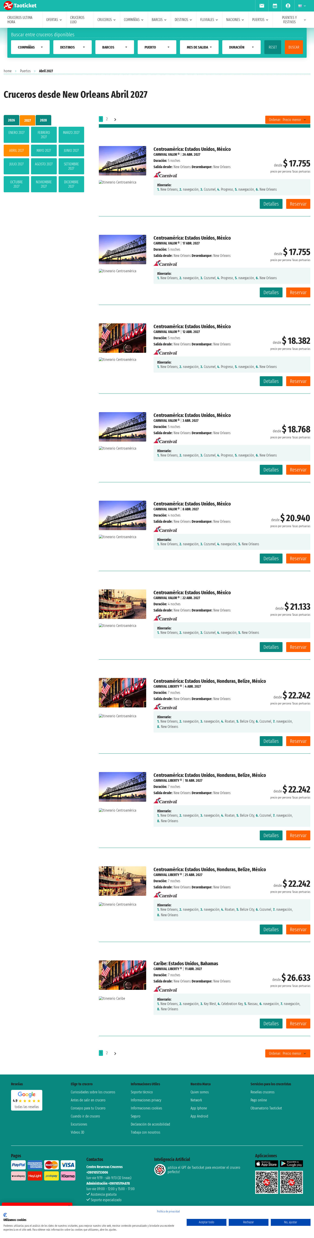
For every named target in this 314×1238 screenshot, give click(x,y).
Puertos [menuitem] (258, 19)
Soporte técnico (142, 1092)
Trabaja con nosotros (145, 1132)
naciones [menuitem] (233, 19)
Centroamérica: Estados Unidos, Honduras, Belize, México (210, 681)
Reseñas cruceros (262, 1092)
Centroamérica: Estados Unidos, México (192, 149)
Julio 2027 (16, 164)
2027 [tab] (27, 120)
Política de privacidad (168, 1211)
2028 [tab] (43, 120)
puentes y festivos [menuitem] (289, 19)
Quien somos (200, 1092)
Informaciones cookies (146, 1108)
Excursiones (79, 1124)
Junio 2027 (71, 150)
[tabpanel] (44, 160)
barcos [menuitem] (157, 19)
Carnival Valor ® (167, 154)
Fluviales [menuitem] (207, 19)
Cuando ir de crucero (85, 1116)
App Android (199, 1116)
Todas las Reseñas (27, 1107)
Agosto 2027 (44, 164)
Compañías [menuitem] (132, 19)
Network (196, 1100)
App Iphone (199, 1108)
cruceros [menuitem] (104, 19)
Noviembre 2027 (44, 184)
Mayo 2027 (44, 150)
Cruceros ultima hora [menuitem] (19, 19)
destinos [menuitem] (181, 19)
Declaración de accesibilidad (150, 1124)
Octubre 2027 (16, 184)
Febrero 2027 (44, 134)
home (7, 71)
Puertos (25, 71)
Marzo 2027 (71, 132)
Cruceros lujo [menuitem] (77, 19)
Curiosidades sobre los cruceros (93, 1092)
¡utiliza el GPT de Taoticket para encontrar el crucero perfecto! (204, 1169)
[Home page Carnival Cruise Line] (165, 173)
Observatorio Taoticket (266, 1108)
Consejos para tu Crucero (88, 1108)
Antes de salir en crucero (88, 1100)
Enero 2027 (17, 132)
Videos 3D (77, 1132)
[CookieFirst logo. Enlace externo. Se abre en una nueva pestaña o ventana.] (5, 1215)
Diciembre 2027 (71, 184)
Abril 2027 (16, 150)
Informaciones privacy (146, 1100)
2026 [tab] (11, 120)
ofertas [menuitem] (52, 19)
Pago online (259, 1100)
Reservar (298, 204)
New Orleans (182, 167)
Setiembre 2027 (71, 166)
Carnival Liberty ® (168, 686)
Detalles (271, 204)
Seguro (135, 1116)
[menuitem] (261, 5)
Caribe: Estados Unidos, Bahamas (186, 963)
